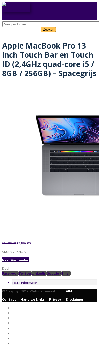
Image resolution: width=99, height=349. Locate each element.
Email (66, 273)
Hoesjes (19, 333)
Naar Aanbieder (15, 260)
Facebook (10, 273)
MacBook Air (23, 318)
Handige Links (33, 299)
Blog (16, 338)
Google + (54, 273)
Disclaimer (75, 299)
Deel (5, 268)
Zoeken (48, 29)
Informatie (21, 343)
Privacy (55, 299)
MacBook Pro (23, 313)
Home (17, 308)
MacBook (20, 323)
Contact (9, 299)
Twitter (25, 273)
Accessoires (22, 328)
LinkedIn (39, 273)
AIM (69, 291)
